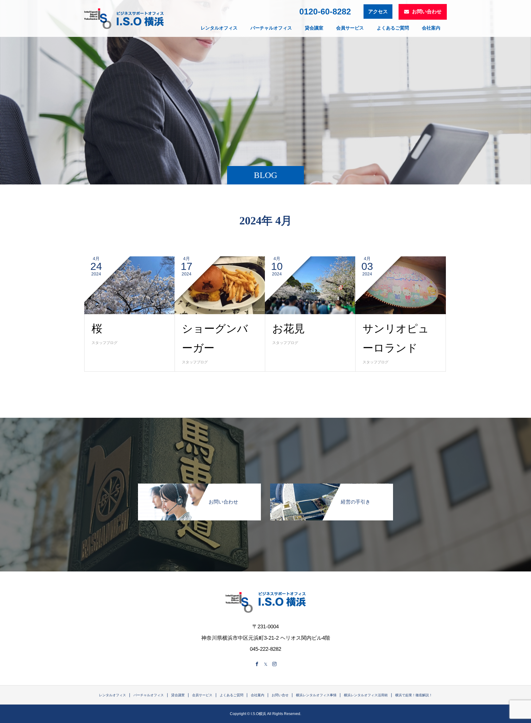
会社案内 (431, 27)
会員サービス (350, 27)
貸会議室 (314, 27)
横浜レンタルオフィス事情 (316, 695)
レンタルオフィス (219, 27)
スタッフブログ (104, 343)
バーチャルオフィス (271, 27)
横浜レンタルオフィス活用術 (366, 695)
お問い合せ (280, 695)
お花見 (288, 329)
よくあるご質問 (393, 27)
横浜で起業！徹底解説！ (413, 695)
